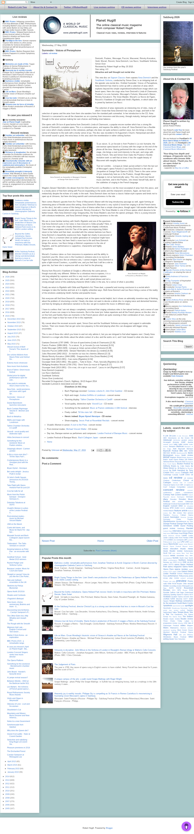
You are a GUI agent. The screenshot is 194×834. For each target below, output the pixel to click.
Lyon (191, 542)
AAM (191, 436)
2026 (7, 277)
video (183, 625)
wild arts (182, 635)
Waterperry (174, 628)
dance (173, 497)
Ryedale (166, 592)
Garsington (174, 517)
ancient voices (187, 440)
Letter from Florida (181, 538)
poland (183, 578)
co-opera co (188, 485)
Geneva (183, 517)
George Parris (181, 287)
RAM (169, 584)
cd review (53, 53)
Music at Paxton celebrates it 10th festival (108, 408)
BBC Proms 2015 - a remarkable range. (16, 642)
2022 (7, 291)
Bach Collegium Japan (88, 437)
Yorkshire (181, 639)
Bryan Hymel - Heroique (17, 468)
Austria (190, 442)
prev (174, 581)
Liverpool (179, 540)
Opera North (187, 567)
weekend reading (169, 630)
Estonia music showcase (17, 363)
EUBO (177, 508)
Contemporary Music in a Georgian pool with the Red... (17, 462)
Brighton (173, 457)
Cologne (172, 487)
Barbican (180, 446)
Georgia (190, 517)
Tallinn (174, 612)
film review (177, 513)
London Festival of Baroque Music (112, 433)
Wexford (166, 632)
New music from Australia (17, 366)
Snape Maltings (175, 601)
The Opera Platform (15, 660)
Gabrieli (166, 517)
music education (170, 549)
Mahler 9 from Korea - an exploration (17, 636)
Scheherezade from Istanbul (15, 726)
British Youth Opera (170, 459)
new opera (176, 553)
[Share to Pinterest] (109, 450)
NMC (191, 555)
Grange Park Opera (185, 524)
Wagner (190, 625)
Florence (175, 515)
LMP (185, 540)
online (165, 564)
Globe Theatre (185, 519)
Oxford (184, 571)
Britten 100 (183, 459)
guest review (169, 528)
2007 (7, 801)
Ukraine (180, 623)
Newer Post (48, 541)
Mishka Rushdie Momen (182, 313)
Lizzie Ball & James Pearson (177, 289)
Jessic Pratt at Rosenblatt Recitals (94, 420)
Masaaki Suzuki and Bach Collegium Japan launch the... (18, 537)
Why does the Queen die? (17, 730)
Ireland (184, 531)
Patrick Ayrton (180, 310)
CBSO (187, 475)
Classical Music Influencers (174, 149)
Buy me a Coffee (182, 168)
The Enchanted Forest (16, 751)
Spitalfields (167, 606)
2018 (7, 305)
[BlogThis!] (100, 450)
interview (176, 531)
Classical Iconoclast (189, 402)
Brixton (172, 462)
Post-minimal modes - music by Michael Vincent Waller (16, 518)
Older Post (152, 541)
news (172, 555)
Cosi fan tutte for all (15, 491)
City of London (186, 482)
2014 (7, 776)
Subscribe (178, 202)
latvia (165, 535)
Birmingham (168, 455)
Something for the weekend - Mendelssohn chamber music (18, 666)
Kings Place (188, 533)
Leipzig (171, 538)
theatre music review (171, 619)
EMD (187, 504)
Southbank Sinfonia (103, 80)
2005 (7, 808)
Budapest (189, 462)
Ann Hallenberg (185, 306)
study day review (170, 610)
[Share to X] (103, 450)
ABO (165, 438)
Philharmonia (183, 576)
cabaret (177, 472)
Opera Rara (168, 569)
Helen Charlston (186, 255)
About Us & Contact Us (45, 7)
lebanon (171, 535)
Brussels (178, 462)
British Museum (187, 457)
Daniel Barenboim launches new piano (16, 404)
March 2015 (12, 765)
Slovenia (179, 599)
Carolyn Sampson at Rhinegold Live (15, 756)
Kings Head (178, 533)
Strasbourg (176, 608)
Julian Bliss (181, 330)
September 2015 (14, 330)
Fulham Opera (187, 515)
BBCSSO (166, 453)
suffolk (182, 610)
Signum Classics (118, 77)
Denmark (189, 497)
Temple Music (183, 612)
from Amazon (177, 376)
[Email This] (98, 450)
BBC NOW (188, 451)
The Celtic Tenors (173, 245)
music (191, 546)
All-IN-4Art (176, 440)
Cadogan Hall (187, 472)
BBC (181, 451)
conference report (171, 492)
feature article (180, 510)
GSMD (176, 526)
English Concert (170, 506)
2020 (7, 298)
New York (185, 553)
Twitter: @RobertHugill (75, 7)
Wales (165, 628)
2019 (7, 302)
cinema (175, 482)
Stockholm (167, 608)
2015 (7, 316)
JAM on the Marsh (14, 524)
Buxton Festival (183, 464)
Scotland (167, 597)
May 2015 (11, 344)
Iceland (165, 531)
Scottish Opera (177, 597)
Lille (174, 540)
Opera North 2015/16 (16, 591)
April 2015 (11, 761)
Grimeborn (167, 526)
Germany (166, 519)
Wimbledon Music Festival (174, 637)
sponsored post (178, 606)
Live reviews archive (104, 7)
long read (176, 542)
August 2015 (12, 333)
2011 (7, 787)
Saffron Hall (174, 592)
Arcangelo (167, 442)
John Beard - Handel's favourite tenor (16, 673)
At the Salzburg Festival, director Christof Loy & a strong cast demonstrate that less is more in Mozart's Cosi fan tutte (25, 256)
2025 (7, 280)
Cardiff (181, 475)
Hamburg (180, 528)
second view (188, 597)
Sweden (190, 610)
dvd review (177, 501)
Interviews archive (157, 7)
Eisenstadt (181, 504)
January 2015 (13, 772)
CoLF (165, 487)
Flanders (166, 515)
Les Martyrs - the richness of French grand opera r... (18, 688)
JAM (172, 533)
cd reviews (188, 478)
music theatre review (172, 551)
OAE (184, 562)
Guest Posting (186, 526)
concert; (190, 490)
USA (185, 623)
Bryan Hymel (89, 416)
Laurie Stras (171, 319)
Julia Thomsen (181, 264)
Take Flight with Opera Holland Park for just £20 (18, 486)
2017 (7, 309)
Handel (189, 528)
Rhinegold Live (187, 586)
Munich (190, 544)
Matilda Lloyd (180, 332)
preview (181, 580)
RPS (179, 590)
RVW (191, 590)
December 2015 (14, 319)
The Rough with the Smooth (18, 624)
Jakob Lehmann (181, 325)
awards (165, 444)
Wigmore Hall (170, 634)
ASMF (183, 442)
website (190, 628)
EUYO (183, 508)
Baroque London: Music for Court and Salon (18, 570)
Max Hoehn (177, 259)
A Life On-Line (169, 436)
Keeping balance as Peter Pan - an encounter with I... (18, 551)
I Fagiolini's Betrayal (15, 599)
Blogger (109, 828)
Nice (186, 555)
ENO (181, 506)
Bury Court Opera (169, 464)
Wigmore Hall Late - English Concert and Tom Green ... (16, 629)
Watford (183, 628)
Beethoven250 (182, 453)
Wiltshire (190, 635)
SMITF (185, 599)
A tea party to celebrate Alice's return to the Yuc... (18, 384)
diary (165, 499)
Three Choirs (169, 621)
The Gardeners (177, 614)
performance (173, 576)
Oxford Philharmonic (185, 574)
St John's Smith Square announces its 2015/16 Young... (17, 479)
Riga (164, 588)
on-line (190, 562)
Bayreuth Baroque (185, 449)
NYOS (179, 562)
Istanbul (190, 531)
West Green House (185, 630)
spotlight (189, 605)
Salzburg (166, 594)
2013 (7, 780)
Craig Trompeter (172, 281)
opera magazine (175, 567)
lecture (178, 535)
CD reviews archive (131, 7)
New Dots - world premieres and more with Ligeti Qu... (18, 391)
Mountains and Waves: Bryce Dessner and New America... (18, 715)
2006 (7, 805)
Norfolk (176, 558)
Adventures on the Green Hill (180, 438)
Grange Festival (169, 524)
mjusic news (183, 544)
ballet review (183, 444)
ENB (191, 504)
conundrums (188, 492)
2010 (7, 791)
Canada (175, 475)
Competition (181, 487)
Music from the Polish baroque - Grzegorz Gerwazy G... (16, 496)
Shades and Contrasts (16, 595)
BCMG (173, 453)
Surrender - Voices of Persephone (15, 398)
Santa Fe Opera (183, 594)
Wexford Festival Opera (182, 632)
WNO (191, 637)
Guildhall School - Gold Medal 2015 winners (16, 558)
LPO (182, 542)
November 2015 (14, 322)
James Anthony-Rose (175, 300)
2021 (7, 294)
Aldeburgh (167, 440)
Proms (190, 581)
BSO (184, 462)
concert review (173, 489)
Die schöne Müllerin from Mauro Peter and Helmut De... (18, 357)
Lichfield (170, 540)
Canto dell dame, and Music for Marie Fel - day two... (18, 530)
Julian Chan (177, 285)
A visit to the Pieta (79, 425)
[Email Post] (92, 450)
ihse (170, 531)
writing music (168, 639)
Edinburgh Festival (170, 504)
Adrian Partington (182, 249)
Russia (185, 590)
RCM (174, 584)
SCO (191, 594)
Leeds (184, 535)
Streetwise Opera (186, 608)
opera (176, 564)
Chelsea (166, 480)
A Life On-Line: (182, 436)
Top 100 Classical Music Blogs (176, 146)
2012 (7, 784)
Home (49, 442)
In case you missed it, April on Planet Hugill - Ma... (18, 648)
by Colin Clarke (183, 466)
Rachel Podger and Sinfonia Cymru (15, 564)
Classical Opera (169, 485)
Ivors (168, 533)
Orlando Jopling (181, 236)
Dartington (180, 497)
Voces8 (97, 404)
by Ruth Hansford (177, 470)
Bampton (172, 446)
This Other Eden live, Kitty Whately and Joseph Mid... (17, 618)
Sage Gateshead (186, 592)
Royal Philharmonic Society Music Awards (18, 694)
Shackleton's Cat (14, 710)
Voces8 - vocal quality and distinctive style (18, 433)
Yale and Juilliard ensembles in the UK (17, 581)
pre (170, 581)
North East (184, 558)
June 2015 (12, 340)
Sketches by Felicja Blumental (15, 587)
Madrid (165, 544)
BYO (172, 472)
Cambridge (167, 475)
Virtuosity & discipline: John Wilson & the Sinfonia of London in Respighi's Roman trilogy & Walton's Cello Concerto (105, 650)
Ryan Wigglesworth (180, 232)
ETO (172, 508)
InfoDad (189, 414)
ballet (175, 444)
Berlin (190, 453)
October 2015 (13, 326)
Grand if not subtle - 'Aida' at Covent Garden (18, 735)
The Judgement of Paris (64, 664)
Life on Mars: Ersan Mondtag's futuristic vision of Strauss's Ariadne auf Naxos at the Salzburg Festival (99, 635)
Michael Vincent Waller (76, 429)
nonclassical (167, 558)
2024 (7, 284)
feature (171, 511)
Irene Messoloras (182, 253)
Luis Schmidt (180, 240)
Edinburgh (189, 501)
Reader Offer (182, 584)
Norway (166, 562)
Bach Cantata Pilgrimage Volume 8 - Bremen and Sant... (18, 411)
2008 (7, 798)
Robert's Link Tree (17, 7)
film (170, 513)
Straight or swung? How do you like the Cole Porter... (18, 575)
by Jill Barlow (180, 468)
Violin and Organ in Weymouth (15, 699)
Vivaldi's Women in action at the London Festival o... (17, 510)
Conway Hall (168, 495)
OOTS (171, 564)
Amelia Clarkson (181, 293)
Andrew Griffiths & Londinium (92, 395)
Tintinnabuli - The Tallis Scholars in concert (16, 544)
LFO (164, 540)
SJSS (172, 599)
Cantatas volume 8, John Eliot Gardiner (105, 391)
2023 (7, 287)
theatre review (187, 619)
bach (171, 444)
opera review (181, 569)
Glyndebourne (169, 521)
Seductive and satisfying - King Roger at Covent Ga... (17, 742)
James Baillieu (178, 247)
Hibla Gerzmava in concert (18, 437)
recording (172, 586)
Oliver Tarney (180, 266)
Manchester (173, 544)
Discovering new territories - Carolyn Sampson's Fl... (18, 611)
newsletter (180, 555)
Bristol (179, 457)
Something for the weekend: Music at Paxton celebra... (16, 443)
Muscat (184, 546)
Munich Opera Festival (172, 546)
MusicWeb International (183, 408)
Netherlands (188, 551)
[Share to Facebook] (106, 450)
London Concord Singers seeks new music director (17, 654)
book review (187, 455)
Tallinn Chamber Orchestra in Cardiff (96, 399)
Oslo (179, 571)
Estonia (166, 508)
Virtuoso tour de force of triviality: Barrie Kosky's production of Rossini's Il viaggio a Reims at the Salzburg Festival (104, 621)
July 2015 (11, 337)
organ (174, 571)
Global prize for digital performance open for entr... (17, 378)
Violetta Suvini (179, 223)
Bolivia (177, 455)
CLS (177, 485)
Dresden (173, 499)
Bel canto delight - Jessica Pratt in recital (18, 473)
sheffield (166, 599)
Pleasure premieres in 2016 (18, 748)
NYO (175, 562)
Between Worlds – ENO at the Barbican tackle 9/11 (18, 682)
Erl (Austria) (188, 506)
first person (188, 513)
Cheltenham (176, 480)
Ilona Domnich (144, 77)
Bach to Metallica (14, 416)
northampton (172, 560)
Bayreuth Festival (170, 451)
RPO (174, 590)
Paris (165, 576)
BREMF (166, 457)
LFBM (191, 538)
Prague (165, 581)
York (176, 639)
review (179, 586)
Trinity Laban (183, 621)
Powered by (171, 211)
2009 (7, 794)
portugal (190, 578)
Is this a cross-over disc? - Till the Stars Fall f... (17, 455)
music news (186, 548)
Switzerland (167, 612)
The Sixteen (188, 616)
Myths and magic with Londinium (16, 421)
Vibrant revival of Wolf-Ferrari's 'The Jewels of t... (17, 349)
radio (165, 584)
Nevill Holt (167, 553)
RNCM (178, 588)
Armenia (176, 442)
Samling (173, 594)
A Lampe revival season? (17, 677)
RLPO (171, 588)
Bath (174, 449)
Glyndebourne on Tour (184, 521)
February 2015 (13, 769)
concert (190, 487)
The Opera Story (175, 616)
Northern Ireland (186, 560)
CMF (181, 485)
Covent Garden (181, 495)
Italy (164, 533)
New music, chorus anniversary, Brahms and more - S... (18, 604)
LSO (187, 542)
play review (174, 578)
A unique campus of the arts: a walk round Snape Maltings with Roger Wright (88, 679)
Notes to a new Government (18, 721)
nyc (171, 562)
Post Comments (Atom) (106, 550)
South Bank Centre (185, 603)
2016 (7, 312)
